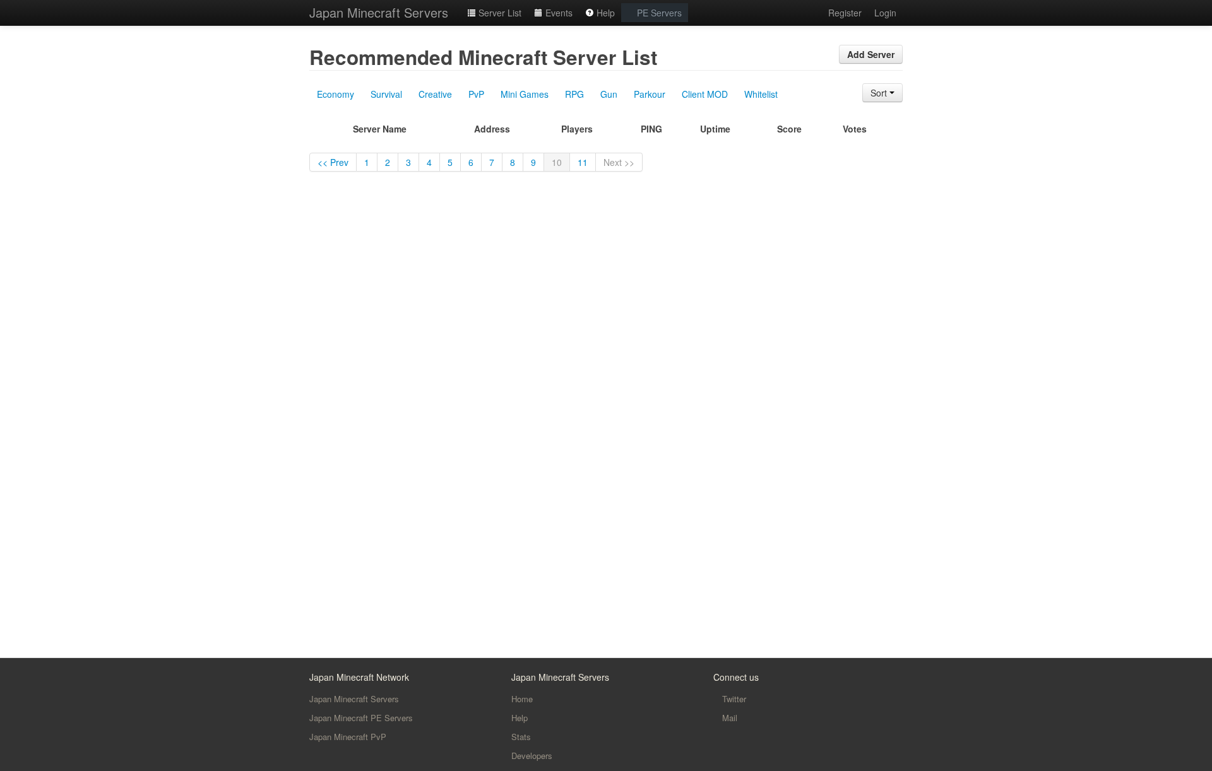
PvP (476, 94)
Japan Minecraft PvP (347, 737)
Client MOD (705, 94)
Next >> (618, 162)
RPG (574, 94)
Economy (335, 94)
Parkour (649, 94)
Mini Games (525, 94)
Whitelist (761, 94)
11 (583, 162)
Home (522, 699)
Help (604, 12)
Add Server (870, 54)
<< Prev (333, 162)
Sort (879, 92)
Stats (521, 737)
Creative (435, 94)
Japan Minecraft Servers (378, 12)
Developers (531, 756)
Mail (728, 718)
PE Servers (658, 12)
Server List (498, 12)
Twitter (733, 699)
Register (845, 12)
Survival (386, 94)
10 (557, 162)
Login (885, 12)
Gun (608, 94)
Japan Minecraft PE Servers (361, 718)
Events (558, 12)
